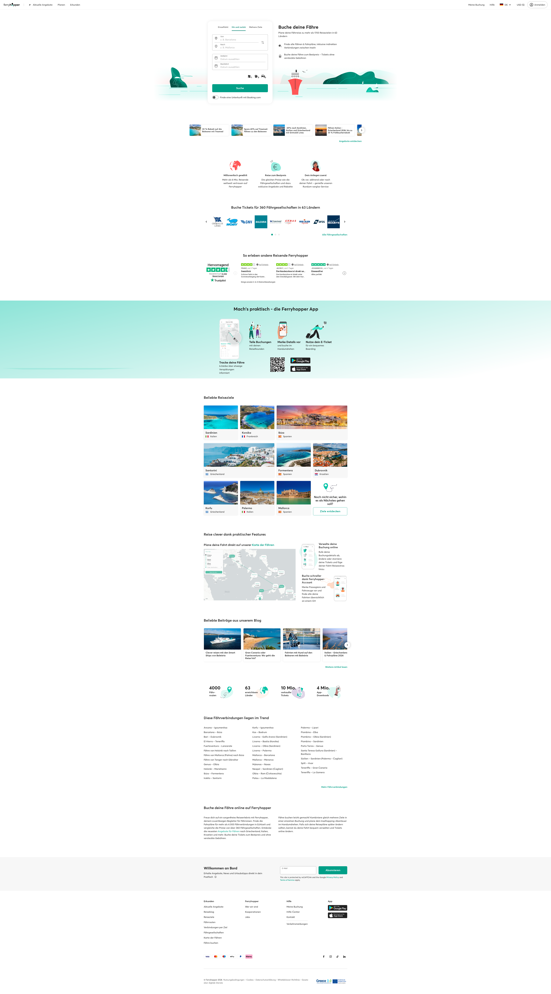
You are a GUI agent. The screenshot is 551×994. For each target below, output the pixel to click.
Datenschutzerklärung (266, 980)
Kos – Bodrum (259, 732)
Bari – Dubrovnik (212, 736)
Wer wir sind (251, 906)
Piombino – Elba (309, 732)
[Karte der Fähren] (250, 574)
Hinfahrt (223, 56)
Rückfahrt (224, 64)
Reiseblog (209, 911)
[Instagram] (330, 956)
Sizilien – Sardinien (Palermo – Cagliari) (321, 758)
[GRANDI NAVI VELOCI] (246, 221)
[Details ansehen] (216, 877)
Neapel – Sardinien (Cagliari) (267, 768)
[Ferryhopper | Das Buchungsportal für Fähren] (11, 4)
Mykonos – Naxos (261, 764)
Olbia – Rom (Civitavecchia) (267, 773)
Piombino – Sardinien (312, 741)
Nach (222, 44)
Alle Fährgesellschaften (334, 234)
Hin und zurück (239, 27)
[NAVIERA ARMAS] (290, 221)
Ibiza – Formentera (214, 773)
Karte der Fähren (263, 545)
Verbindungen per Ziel (215, 927)
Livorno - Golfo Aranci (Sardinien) (269, 736)
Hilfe (492, 4)
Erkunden (75, 4)
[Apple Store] (300, 369)
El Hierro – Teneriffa (214, 741)
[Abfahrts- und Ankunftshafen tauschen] (263, 42)
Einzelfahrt (223, 27)
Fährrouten (209, 922)
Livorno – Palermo (261, 750)
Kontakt (291, 917)
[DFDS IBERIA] (319, 221)
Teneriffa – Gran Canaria (314, 767)
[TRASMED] (275, 221)
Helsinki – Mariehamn (215, 768)
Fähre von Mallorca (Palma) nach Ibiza (224, 755)
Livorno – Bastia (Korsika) (265, 741)
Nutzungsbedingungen (233, 980)
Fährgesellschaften (214, 932)
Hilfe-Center (293, 911)
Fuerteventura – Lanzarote (218, 745)
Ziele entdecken (330, 511)
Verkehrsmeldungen (297, 923)
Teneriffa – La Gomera (313, 772)
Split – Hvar (307, 763)
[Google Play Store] (300, 360)
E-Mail (284, 868)
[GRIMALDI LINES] (217, 221)
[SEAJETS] (333, 221)
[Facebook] (324, 956)
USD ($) (520, 4)
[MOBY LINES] (232, 221)
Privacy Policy (332, 877)
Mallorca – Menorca (262, 759)
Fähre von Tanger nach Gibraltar (221, 759)
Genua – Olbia (211, 764)
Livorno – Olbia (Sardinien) (266, 745)
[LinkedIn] (344, 956)
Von (222, 36)
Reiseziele (209, 917)
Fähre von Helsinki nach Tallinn (220, 750)
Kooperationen (253, 911)
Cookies (250, 980)
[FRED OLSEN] (304, 221)
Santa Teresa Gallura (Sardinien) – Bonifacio (319, 752)
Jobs (247, 917)
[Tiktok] (337, 956)
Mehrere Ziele (255, 27)
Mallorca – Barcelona (263, 755)
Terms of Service (287, 880)
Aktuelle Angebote (43, 4)
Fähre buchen (211, 942)
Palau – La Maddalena (264, 778)
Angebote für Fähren (229, 831)
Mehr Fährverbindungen (334, 787)
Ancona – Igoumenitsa (215, 727)
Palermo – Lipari (309, 727)
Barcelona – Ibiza (213, 732)
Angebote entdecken (350, 141)
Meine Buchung (476, 4)
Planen (61, 4)
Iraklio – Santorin (213, 778)
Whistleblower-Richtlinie (289, 980)
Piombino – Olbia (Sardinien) (316, 736)
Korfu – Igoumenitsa (262, 727)
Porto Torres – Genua (312, 745)
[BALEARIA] (261, 221)
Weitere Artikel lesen (336, 666)
